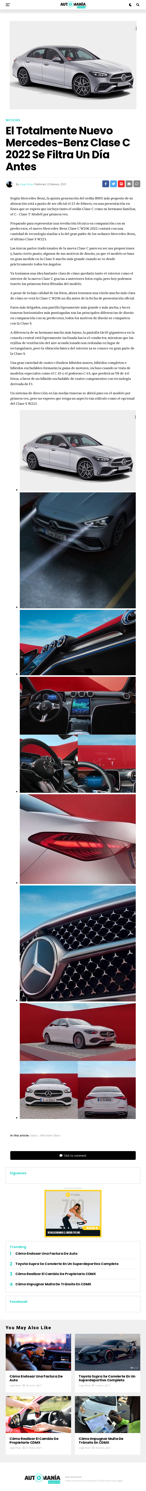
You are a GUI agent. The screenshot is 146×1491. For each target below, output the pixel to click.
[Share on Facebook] (105, 183)
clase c (34, 1135)
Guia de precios (73, 1477)
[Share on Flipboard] (121, 183)
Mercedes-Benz (50, 1135)
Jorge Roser (27, 184)
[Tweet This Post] (113, 183)
